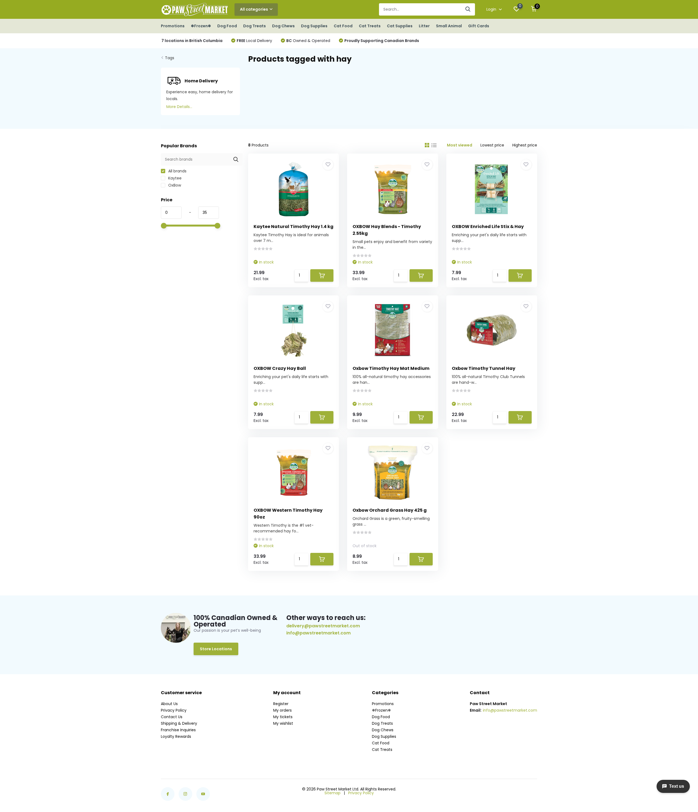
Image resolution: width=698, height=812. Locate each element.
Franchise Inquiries (178, 730)
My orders (282, 710)
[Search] (468, 9)
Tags (169, 58)
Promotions (173, 26)
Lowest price (492, 145)
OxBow (174, 185)
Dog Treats (254, 26)
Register (280, 703)
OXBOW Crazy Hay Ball (280, 368)
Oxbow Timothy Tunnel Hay (483, 368)
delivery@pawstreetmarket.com (323, 626)
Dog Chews (283, 26)
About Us (169, 703)
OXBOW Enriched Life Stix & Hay (488, 226)
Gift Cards (478, 26)
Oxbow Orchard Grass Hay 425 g (390, 510)
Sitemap (332, 793)
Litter (424, 26)
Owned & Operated (308, 40)
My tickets (283, 717)
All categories (254, 9)
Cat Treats (370, 26)
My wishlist (283, 723)
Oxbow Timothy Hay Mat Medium (391, 368)
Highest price (524, 145)
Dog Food (227, 26)
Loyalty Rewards (176, 736)
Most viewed (459, 145)
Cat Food (343, 26)
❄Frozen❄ (201, 26)
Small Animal (449, 26)
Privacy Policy (173, 710)
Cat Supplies (400, 26)
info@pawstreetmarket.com (318, 633)
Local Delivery (254, 40)
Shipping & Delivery (179, 723)
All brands (176, 171)
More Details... (179, 106)
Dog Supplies (314, 26)
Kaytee (174, 178)
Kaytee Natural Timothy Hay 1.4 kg (293, 226)
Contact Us (171, 717)
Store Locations (216, 649)
